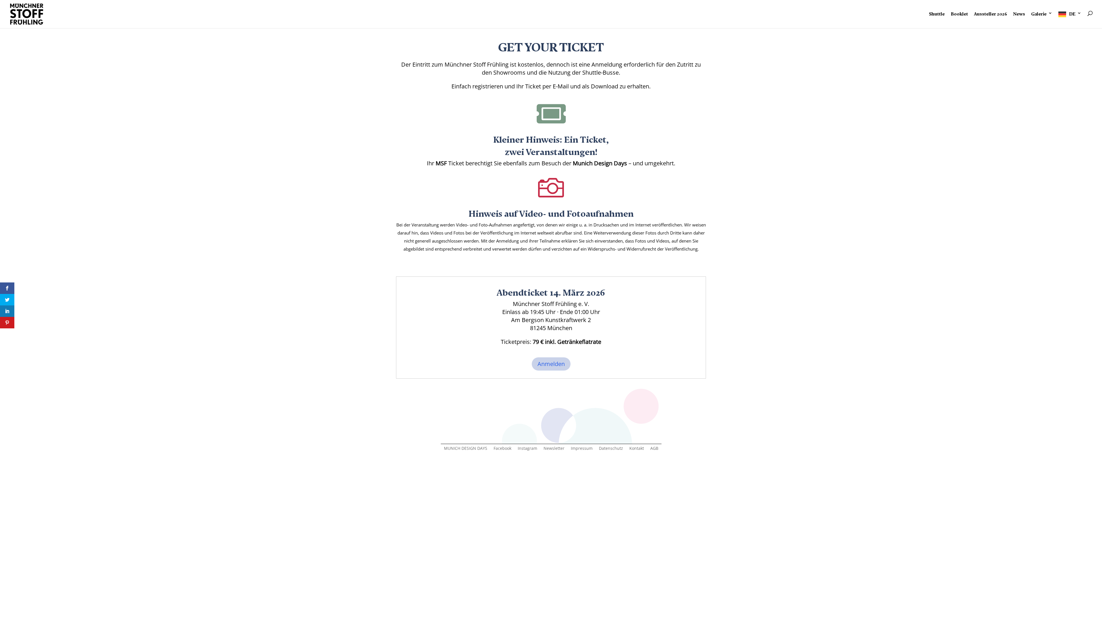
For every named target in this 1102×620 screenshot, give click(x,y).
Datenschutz (611, 448)
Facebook (502, 448)
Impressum (582, 448)
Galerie (1039, 12)
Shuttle (937, 12)
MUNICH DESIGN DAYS (465, 448)
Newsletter (554, 448)
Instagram (527, 448)
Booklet (959, 12)
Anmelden (551, 364)
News (1019, 12)
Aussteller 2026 (990, 12)
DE (1072, 12)
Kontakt (636, 448)
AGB (654, 448)
